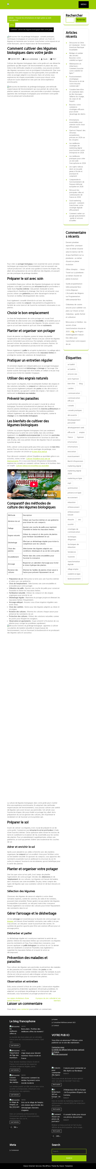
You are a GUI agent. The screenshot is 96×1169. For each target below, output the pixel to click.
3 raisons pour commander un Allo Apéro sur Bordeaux (74, 1069)
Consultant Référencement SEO (64, 1022)
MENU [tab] (84, 4)
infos (12, 25)
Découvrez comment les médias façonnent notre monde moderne (30, 1080)
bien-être (71, 383)
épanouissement (74, 578)
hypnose (80, 437)
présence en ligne (74, 492)
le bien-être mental (39, 451)
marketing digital (74, 466)
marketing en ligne (75, 478)
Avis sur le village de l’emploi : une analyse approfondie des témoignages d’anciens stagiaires (32, 1106)
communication (74, 393)
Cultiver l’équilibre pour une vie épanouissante (28, 459)
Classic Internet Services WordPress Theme (40, 1166)
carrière (71, 388)
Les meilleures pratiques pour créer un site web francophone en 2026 (77, 160)
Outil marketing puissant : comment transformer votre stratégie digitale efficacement (76, 205)
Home (55, 1019)
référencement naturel (73, 513)
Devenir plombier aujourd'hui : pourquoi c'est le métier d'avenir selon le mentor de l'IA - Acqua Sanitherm (75, 249)
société (71, 524)
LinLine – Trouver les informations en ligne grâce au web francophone (29, 19)
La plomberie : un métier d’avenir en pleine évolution (75, 275)
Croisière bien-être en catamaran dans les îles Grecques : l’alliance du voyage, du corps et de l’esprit (76, 95)
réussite (71, 519)
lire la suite (56, 1084)
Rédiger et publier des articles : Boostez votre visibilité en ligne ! (76, 57)
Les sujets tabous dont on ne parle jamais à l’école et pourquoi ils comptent (76, 171)
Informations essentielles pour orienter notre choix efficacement (77, 123)
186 (15, 1127)
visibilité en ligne (74, 574)
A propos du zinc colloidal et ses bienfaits (48, 999)
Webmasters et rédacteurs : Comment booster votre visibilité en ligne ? (76, 68)
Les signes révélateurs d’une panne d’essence (18, 999)
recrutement (73, 497)
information (72, 442)
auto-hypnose (73, 378)
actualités (72, 369)
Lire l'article (15, 1045)
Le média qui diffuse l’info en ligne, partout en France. (68, 1051)
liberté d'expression (75, 461)
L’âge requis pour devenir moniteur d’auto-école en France (31, 1056)
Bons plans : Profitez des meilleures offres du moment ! (32, 1030)
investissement (74, 456)
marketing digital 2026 (74, 472)
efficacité (71, 432)
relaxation (72, 502)
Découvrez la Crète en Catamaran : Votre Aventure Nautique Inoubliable (77, 46)
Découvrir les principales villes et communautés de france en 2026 (76, 194)
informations (73, 446)
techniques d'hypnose (72, 538)
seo (79, 519)
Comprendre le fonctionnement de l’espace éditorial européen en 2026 (76, 183)
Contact (56, 1025)
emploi (82, 432)
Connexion (15, 1150)
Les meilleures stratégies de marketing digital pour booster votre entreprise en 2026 (77, 148)
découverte (72, 415)
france (70, 437)
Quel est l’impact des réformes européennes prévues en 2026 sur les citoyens (77, 135)
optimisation (73, 488)
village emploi (73, 569)
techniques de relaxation (73, 546)
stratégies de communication (74, 531)
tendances (72, 552)
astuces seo (72, 374)
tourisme (71, 556)
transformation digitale (74, 563)
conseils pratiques (75, 410)
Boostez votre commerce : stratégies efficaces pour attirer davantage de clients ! (77, 110)
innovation (72, 451)
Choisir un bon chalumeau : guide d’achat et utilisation (75, 314)
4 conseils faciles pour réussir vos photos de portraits (74, 1116)
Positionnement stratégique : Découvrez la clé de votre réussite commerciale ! (76, 81)
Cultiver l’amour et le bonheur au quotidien (32, 465)
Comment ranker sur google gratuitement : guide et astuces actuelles (77, 217)
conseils (71, 405)
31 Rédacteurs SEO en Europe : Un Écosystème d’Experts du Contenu (74, 1093)
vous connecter (23, 1009)
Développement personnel (74, 421)
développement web (76, 427)
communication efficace (74, 399)
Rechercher (74, 16)
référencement (73, 507)
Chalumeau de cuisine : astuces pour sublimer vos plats (76, 307)
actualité (71, 364)
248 (57, 1136)
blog (81, 383)
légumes (10, 921)
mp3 (69, 483)
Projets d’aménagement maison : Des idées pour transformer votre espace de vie (76, 338)
